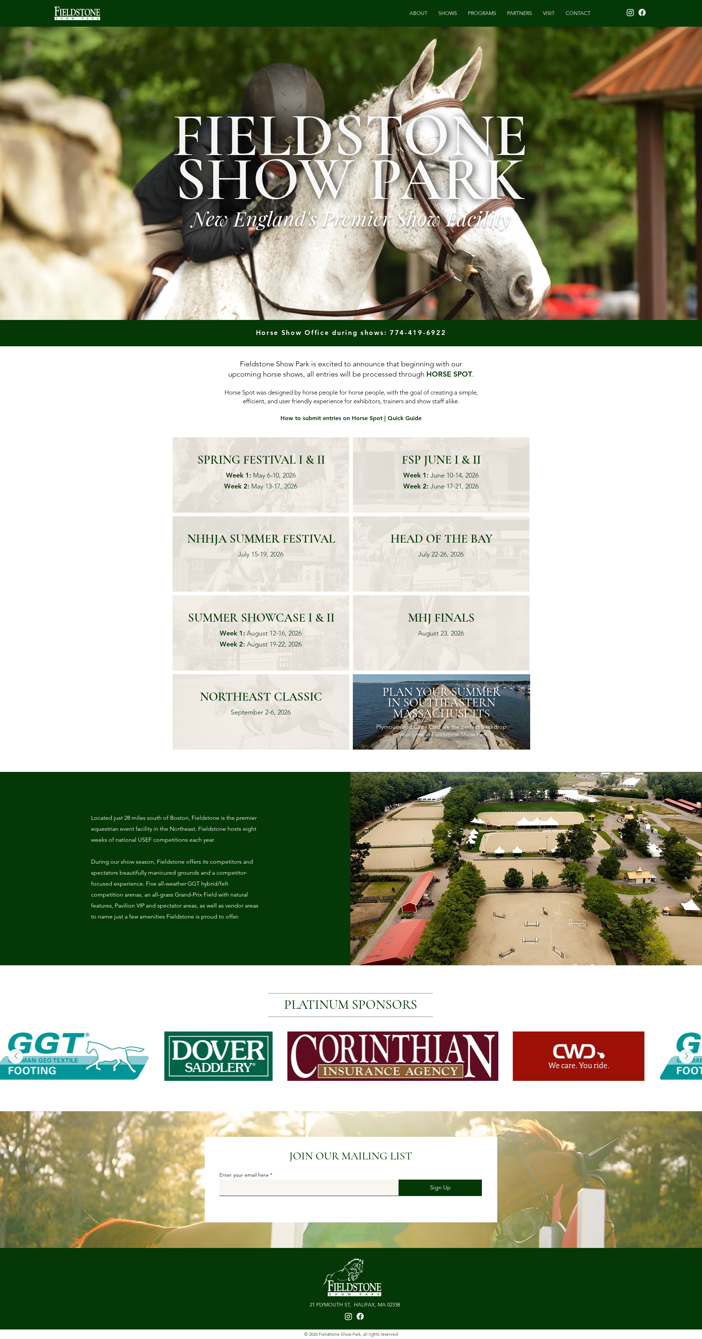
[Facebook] (642, 12)
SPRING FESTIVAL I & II (261, 460)
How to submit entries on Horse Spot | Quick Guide (351, 418)
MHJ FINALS (441, 618)
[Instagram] (630, 12)
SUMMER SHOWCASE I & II (261, 618)
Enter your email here (244, 1174)
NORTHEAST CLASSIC (261, 697)
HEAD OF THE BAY (441, 539)
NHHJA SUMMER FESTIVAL (261, 539)
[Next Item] (686, 1056)
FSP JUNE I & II (441, 460)
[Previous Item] (15, 1056)
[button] (448, 13)
